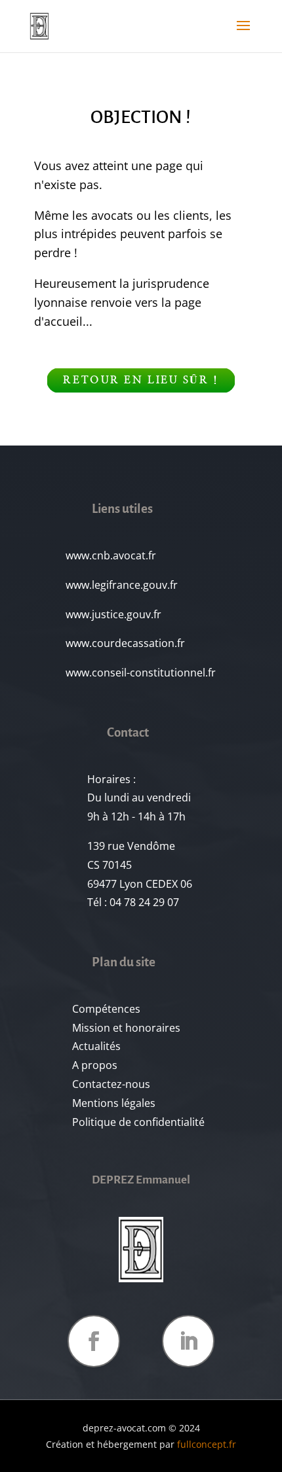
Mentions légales (113, 1103)
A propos (94, 1065)
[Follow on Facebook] (94, 1341)
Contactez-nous (111, 1084)
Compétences (106, 1009)
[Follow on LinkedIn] (188, 1341)
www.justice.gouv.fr (113, 614)
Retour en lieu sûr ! (140, 380)
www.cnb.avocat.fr (111, 555)
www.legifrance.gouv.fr (122, 585)
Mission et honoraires (126, 1028)
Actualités (96, 1046)
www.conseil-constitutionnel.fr (141, 672)
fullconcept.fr (206, 1444)
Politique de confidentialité (138, 1122)
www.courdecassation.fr (125, 643)
